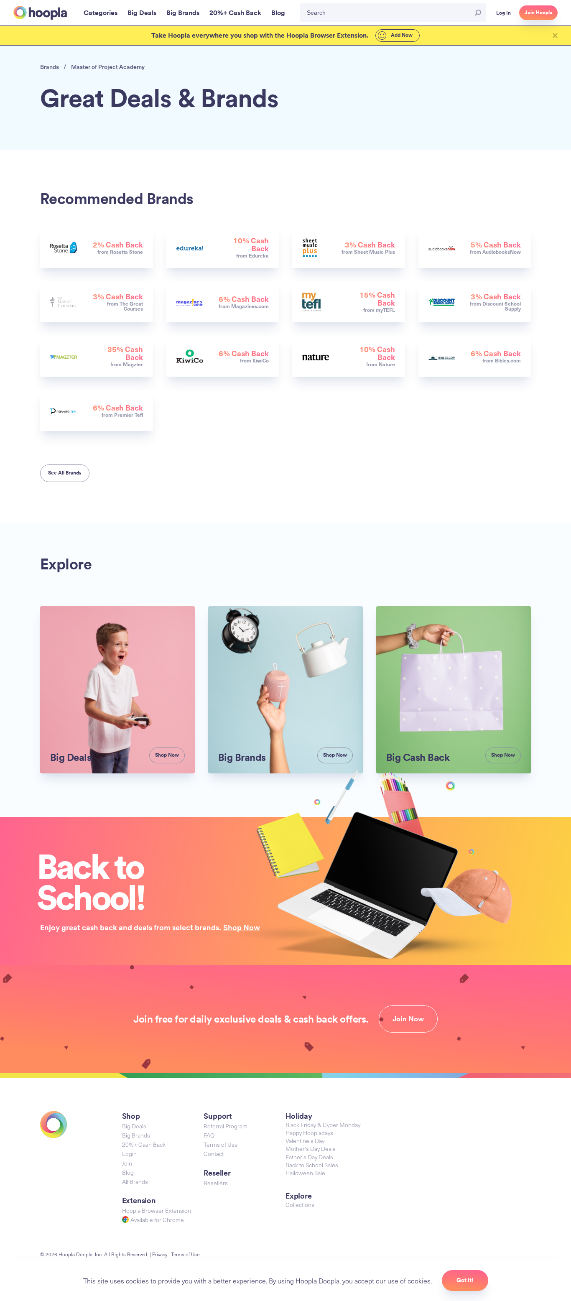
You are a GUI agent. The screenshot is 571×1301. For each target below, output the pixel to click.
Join (127, 1163)
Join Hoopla (538, 12)
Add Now (401, 35)
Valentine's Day (305, 1141)
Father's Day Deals (309, 1157)
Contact (214, 1153)
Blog (128, 1172)
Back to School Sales (312, 1165)
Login (129, 1153)
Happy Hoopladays (309, 1133)
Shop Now (241, 927)
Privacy (159, 1254)
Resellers (216, 1183)
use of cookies (409, 1280)
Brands (49, 66)
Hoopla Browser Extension (156, 1210)
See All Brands (65, 473)
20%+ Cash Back (144, 1144)
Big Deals (134, 1126)
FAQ (209, 1135)
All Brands (135, 1181)
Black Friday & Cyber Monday (323, 1125)
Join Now (408, 1018)
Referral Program (225, 1126)
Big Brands (136, 1135)
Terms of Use (221, 1144)
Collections (300, 1205)
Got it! (465, 1280)
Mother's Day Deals (311, 1149)
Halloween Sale (305, 1173)
